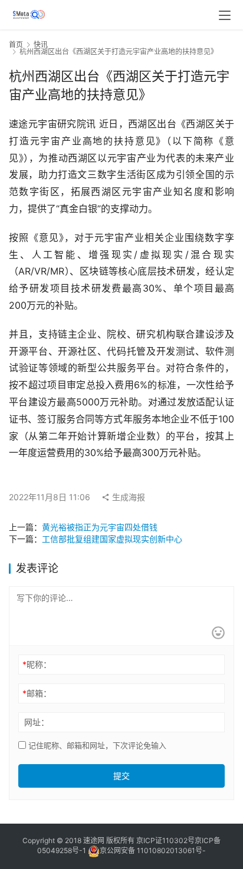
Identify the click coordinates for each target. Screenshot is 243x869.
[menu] (224, 15)
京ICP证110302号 (165, 840)
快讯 (41, 44)
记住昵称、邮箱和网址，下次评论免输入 (96, 745)
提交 (121, 776)
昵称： (36, 664)
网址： (36, 722)
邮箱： (36, 693)
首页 (16, 44)
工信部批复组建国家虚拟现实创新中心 (112, 539)
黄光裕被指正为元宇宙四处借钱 (99, 527)
